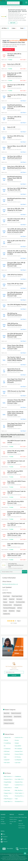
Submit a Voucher (14, 817)
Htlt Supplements (17, 605)
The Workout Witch (20, 602)
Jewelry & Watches (8, 720)
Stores (2, 819)
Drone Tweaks (6, 596)
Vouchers (3, 817)
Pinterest (5, 841)
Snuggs (18, 611)
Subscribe (24, 571)
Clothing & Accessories (9, 723)
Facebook (5, 836)
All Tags (2, 821)
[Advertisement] (14, 34)
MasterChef (11, 599)
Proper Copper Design (17, 596)
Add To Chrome (8, 49)
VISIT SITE (12, 23)
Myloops (5, 602)
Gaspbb (5, 599)
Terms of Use (21, 828)
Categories (3, 823)
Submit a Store (13, 819)
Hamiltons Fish (6, 614)
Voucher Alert (13, 821)
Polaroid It (11, 602)
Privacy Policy (21, 825)
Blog (4, 834)
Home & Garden (17, 716)
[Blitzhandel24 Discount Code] (12, 647)
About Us (20, 823)
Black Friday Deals (22, 817)
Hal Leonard (19, 599)
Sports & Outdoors (8, 716)
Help (11, 823)
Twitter (4, 839)
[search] (21, 3)
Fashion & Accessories (16, 713)
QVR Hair (20, 608)
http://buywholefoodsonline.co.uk (10, 584)
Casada (5, 611)
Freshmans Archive (7, 605)
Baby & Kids (6, 713)
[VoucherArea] (3, 2)
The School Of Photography (9, 608)
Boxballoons (11, 611)
